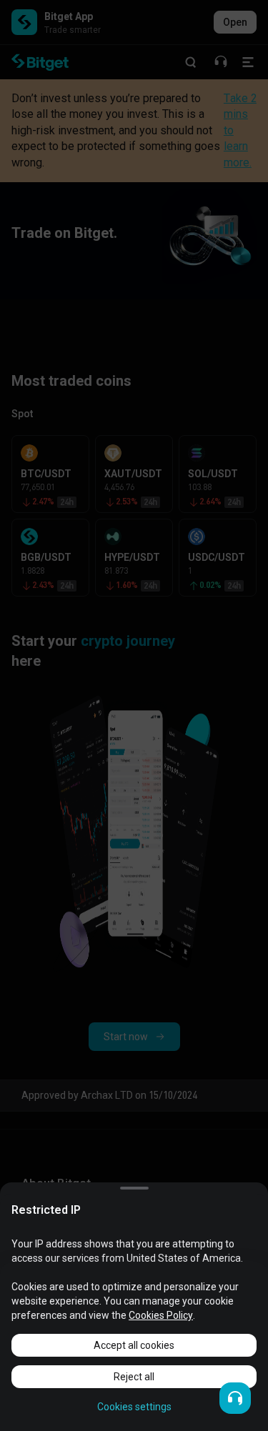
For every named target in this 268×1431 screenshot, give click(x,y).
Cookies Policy (161, 1315)
